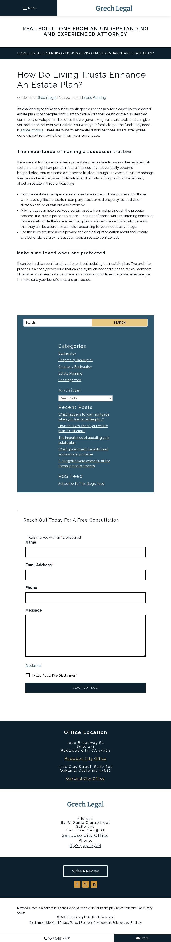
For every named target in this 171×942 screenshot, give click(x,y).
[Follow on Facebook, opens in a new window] (77, 884)
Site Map (51, 922)
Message (33, 610)
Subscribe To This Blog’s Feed (81, 484)
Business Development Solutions (103, 922)
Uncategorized (69, 380)
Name (30, 542)
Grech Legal (47, 98)
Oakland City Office (85, 778)
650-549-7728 (85, 845)
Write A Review (85, 871)
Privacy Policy (69, 922)
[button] (28, 8)
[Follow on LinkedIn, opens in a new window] (94, 884)
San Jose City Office (85, 835)
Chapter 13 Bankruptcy (75, 360)
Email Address (39, 565)
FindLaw (136, 922)
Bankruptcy (67, 353)
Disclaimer (33, 666)
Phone (31, 587)
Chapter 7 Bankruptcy (75, 367)
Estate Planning (94, 98)
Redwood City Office (86, 758)
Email (144, 938)
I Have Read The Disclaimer (54, 675)
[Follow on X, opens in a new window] (85, 884)
